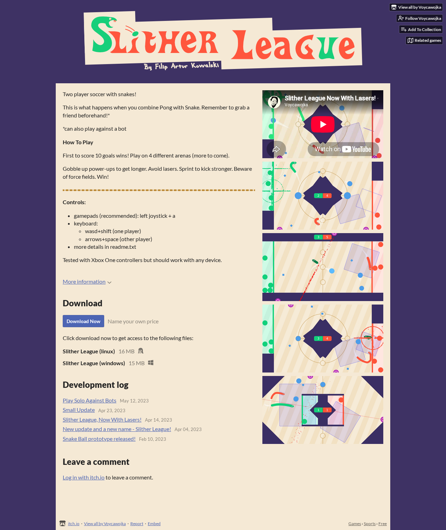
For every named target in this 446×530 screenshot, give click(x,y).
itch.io (73, 523)
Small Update (79, 409)
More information (84, 281)
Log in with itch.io (84, 477)
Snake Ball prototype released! (99, 438)
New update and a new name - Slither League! (117, 428)
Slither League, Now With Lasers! (102, 419)
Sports (370, 523)
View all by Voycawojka (105, 523)
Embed (154, 523)
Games (354, 523)
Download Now (83, 321)
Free (382, 523)
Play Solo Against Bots (89, 400)
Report (136, 523)
